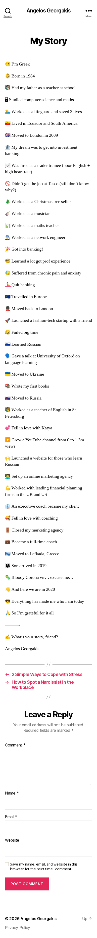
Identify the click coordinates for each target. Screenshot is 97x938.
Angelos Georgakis (48, 10)
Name (12, 793)
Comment (15, 745)
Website (12, 840)
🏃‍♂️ (8, 285)
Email (11, 817)
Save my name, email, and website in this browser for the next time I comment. (44, 866)
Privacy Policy (17, 927)
